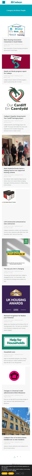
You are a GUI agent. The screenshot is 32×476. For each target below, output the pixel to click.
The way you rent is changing (14, 269)
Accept (4, 473)
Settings (17, 473)
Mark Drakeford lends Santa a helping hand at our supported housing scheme (14, 170)
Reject (11, 473)
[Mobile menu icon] (3, 2)
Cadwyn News (7, 44)
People (12, 44)
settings (14, 470)
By (19, 44)
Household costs (9, 352)
